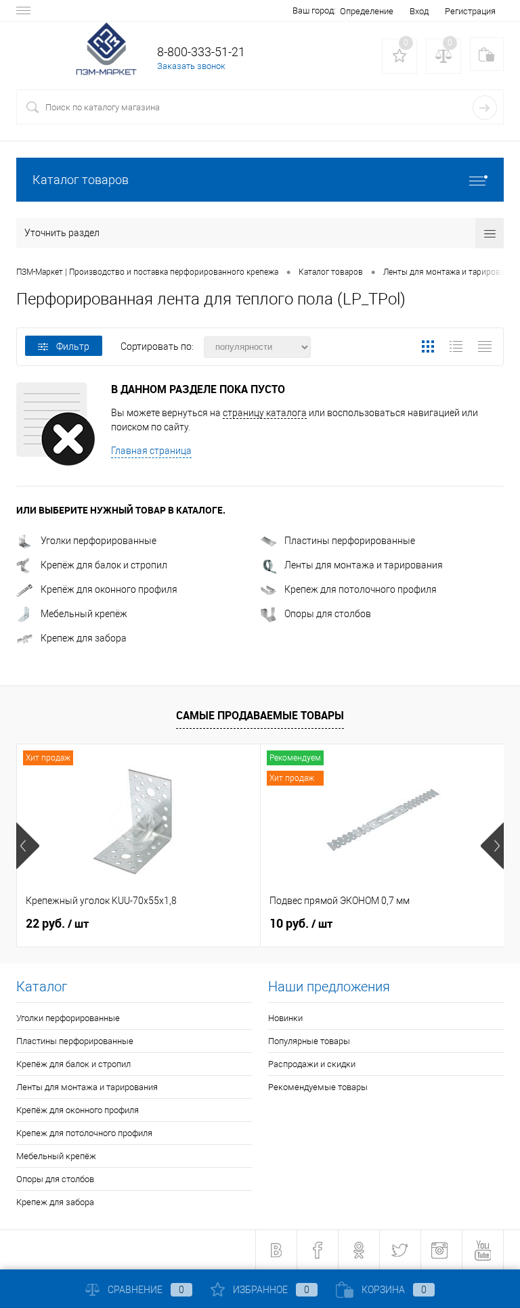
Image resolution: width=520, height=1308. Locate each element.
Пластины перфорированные (349, 540)
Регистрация (470, 11)
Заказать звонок (191, 66)
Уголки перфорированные (98, 540)
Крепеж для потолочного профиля (360, 589)
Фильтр (72, 346)
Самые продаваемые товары (260, 715)
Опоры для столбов (327, 613)
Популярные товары (309, 1041)
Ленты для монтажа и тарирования (363, 565)
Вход (419, 11)
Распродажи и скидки (311, 1064)
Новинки (285, 1018)
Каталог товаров (80, 180)
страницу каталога (265, 412)
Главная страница (151, 450)
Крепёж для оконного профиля (109, 589)
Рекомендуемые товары (318, 1087)
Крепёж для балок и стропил (104, 565)
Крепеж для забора (84, 638)
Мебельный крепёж (84, 613)
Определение (366, 11)
